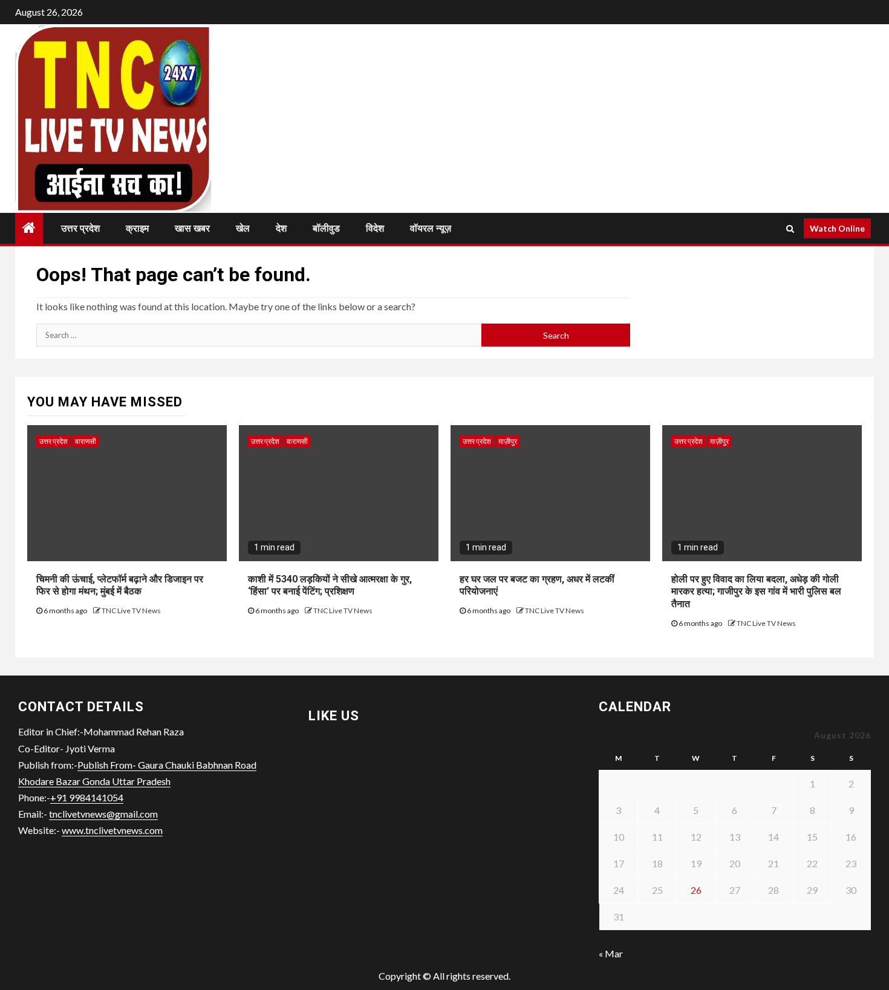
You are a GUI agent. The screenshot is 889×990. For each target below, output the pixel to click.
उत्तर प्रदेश (80, 228)
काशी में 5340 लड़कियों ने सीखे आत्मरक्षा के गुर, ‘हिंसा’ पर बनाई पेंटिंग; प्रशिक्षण (330, 585)
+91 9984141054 (86, 797)
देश (281, 228)
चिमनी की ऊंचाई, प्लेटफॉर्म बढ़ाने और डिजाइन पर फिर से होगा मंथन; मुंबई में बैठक (119, 585)
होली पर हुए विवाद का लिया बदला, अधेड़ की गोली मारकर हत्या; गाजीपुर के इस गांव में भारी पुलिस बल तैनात (756, 591)
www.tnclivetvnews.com (112, 830)
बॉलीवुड (326, 228)
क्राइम (137, 228)
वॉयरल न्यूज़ (430, 228)
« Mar (611, 953)
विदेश (375, 228)
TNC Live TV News (131, 610)
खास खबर (192, 228)
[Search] (790, 228)
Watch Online (837, 228)
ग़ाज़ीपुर (507, 441)
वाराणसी (85, 441)
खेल (243, 228)
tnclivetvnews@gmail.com (103, 813)
